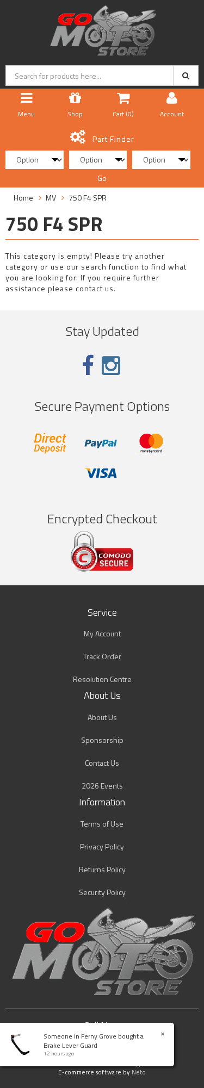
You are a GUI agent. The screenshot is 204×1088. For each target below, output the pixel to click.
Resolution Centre (102, 679)
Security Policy (102, 892)
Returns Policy (102, 869)
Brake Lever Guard (70, 1045)
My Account (102, 633)
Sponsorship (102, 740)
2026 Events (102, 785)
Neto (139, 1072)
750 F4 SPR (88, 197)
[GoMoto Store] (102, 27)
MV (51, 197)
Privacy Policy (102, 846)
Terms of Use (102, 823)
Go (102, 178)
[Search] (186, 75)
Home (23, 197)
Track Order (102, 656)
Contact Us (102, 762)
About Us (102, 717)
